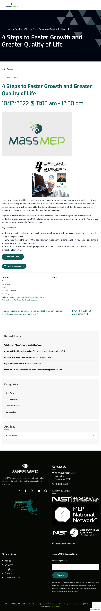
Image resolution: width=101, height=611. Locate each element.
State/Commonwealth (65, 543)
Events (18, 29)
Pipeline (42, 297)
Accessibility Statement (49, 604)
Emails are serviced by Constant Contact (65, 591)
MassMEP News (13, 406)
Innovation (12, 297)
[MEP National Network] (75, 514)
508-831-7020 (61, 484)
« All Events (7, 69)
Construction (11, 412)
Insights (9, 569)
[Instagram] (45, 491)
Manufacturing (26, 297)
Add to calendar (14, 266)
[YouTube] (39, 491)
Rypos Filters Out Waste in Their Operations (22, 363)
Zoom (52, 281)
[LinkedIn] (19, 491)
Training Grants (12, 577)
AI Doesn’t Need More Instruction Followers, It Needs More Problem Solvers (36, 351)
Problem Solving (7, 300)
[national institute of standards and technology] (75, 498)
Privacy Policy (63, 604)
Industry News (12, 399)
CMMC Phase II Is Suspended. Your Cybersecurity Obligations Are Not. (33, 370)
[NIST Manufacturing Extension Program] (75, 532)
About (8, 560)
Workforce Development (30, 300)
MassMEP (35, 297)
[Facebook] (25, 491)
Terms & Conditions (76, 604)
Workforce (17, 300)
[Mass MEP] (11, 5)
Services (9, 564)
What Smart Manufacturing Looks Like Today (23, 345)
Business (5, 297)
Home (9, 29)
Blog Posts (10, 393)
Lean (18, 297)
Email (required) (59, 560)
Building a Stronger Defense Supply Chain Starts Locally (27, 357)
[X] (32, 491)
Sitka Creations (55, 607)
